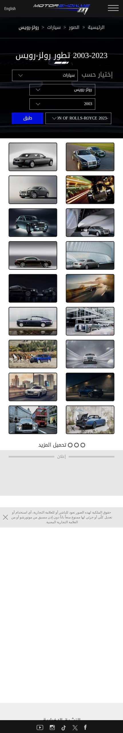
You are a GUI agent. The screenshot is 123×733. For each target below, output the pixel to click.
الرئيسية (96, 27)
